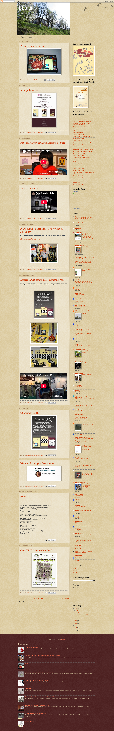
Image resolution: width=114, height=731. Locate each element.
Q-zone (76, 324)
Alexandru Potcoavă (80, 482)
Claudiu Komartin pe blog (79, 161)
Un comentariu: (40, 132)
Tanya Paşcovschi (77, 573)
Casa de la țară (78, 340)
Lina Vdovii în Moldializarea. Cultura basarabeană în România (81, 124)
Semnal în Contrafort (78, 164)
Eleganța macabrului (79, 495)
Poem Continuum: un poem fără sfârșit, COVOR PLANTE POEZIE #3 (83, 218)
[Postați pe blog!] (49, 80)
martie (77, 610)
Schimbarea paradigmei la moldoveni (83, 405)
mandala (77, 457)
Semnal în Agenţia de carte (79, 178)
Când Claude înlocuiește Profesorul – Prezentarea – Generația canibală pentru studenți (84, 282)
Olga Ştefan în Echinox (78, 155)
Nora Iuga (77, 516)
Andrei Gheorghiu (79, 533)
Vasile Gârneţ (78, 404)
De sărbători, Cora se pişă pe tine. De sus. (84, 534)
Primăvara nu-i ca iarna (32, 45)
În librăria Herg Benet (78, 180)
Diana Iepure (75, 191)
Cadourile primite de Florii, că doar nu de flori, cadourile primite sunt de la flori (87, 474)
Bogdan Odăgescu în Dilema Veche (81, 157)
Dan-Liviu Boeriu (79, 494)
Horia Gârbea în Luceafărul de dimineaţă (82, 151)
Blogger (63, 639)
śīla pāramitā (77, 391)
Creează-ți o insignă (77, 208)
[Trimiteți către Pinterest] (54, 80)
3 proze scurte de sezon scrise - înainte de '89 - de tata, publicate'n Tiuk (84, 399)
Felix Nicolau (78, 548)
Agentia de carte (79, 216)
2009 (76, 630)
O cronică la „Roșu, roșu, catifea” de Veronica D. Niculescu (83, 459)
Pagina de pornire (27, 37)
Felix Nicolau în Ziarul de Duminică (81, 159)
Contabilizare (28, 688)
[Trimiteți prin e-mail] (48, 80)
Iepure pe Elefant (77, 182)
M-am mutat (77, 501)
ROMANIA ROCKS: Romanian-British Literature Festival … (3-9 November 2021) (83, 333)
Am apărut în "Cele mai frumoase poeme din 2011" (37, 680)
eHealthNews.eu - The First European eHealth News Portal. (84, 258)
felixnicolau (78, 385)
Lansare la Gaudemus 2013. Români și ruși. (42, 279)
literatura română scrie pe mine (83, 510)
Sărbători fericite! (29, 188)
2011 (76, 625)
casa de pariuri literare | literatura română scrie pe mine (83, 552)
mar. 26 (79, 612)
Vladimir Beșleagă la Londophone (37, 463)
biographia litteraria (80, 445)
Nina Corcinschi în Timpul (79, 145)
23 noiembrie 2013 (29, 412)
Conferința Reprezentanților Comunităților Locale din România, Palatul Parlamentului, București (84, 417)
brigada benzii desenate (81, 470)
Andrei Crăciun (78, 499)
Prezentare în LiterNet (78, 175)
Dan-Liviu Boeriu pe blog (79, 153)
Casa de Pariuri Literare (78, 184)
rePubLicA (77, 268)
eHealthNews (76, 568)
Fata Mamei (78, 539)
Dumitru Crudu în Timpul (79, 166)
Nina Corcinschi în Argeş (79, 138)
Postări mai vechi (64, 598)
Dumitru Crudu (78, 555)
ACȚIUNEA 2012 (79, 414)
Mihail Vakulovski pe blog (79, 168)
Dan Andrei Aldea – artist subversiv (82, 345)
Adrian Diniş (78, 560)
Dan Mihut (77, 390)
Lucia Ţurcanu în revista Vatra (80, 119)
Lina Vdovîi (78, 505)
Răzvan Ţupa (78, 545)
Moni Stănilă (78, 409)
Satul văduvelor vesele (80, 506)
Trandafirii (84, 313)
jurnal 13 (77, 289)
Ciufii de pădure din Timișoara (86, 351)
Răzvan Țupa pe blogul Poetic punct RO (82, 126)
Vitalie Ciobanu (79, 293)
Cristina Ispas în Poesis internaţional (82, 142)
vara (76, 522)
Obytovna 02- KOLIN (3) (87, 424)
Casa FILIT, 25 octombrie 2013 (36, 550)
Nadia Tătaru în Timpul (78, 170)
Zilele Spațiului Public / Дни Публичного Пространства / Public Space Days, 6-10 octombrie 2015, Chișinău (84, 440)
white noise (78, 288)
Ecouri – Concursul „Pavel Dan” (82, 306)
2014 (76, 608)
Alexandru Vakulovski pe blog (80, 147)
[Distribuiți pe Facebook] (53, 80)
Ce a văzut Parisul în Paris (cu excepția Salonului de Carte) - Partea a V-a (86, 485)
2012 (76, 623)
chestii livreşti (78, 232)
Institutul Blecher (79, 361)
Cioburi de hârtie (79, 373)
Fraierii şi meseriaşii (80, 338)
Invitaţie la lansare (29, 90)
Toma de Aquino (78, 386)
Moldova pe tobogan (79, 294)
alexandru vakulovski (80, 349)
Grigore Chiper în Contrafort (79, 117)
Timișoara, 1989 (78, 410)
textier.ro (77, 344)
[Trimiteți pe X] (51, 80)
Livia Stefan (78, 558)
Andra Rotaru (78, 464)
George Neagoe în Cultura (79, 140)
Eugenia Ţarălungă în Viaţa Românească (83, 149)
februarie (78, 618)
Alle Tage (77, 325)
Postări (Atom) (29, 601)
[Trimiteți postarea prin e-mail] (45, 80)
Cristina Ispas (78, 521)
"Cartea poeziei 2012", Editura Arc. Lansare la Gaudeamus (39, 672)
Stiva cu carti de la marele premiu (82, 512)
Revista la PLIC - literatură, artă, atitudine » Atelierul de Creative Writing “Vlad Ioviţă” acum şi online (84, 436)
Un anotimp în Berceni (80, 222)
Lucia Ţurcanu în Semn (78, 132)
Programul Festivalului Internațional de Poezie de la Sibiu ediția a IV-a (87, 448)
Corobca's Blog (79, 298)
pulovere (24, 496)
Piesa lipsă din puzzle (87, 246)
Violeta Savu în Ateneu (78, 134)
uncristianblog (78, 529)
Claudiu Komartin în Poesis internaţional (82, 136)
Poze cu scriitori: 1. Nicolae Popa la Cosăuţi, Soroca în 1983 (39, 696)
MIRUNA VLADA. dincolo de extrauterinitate (82, 330)
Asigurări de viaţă (79, 245)
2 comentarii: (39, 80)
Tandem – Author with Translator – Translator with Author (82, 301)
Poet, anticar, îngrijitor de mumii (82, 224)
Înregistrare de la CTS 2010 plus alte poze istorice (37, 705)
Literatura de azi (78, 517)
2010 (76, 627)
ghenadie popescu (77, 570)
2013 (76, 621)
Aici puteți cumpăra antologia (30, 239)
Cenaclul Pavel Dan (80, 305)
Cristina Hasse (78, 228)
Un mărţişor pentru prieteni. (31, 647)
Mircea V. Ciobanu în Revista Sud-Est (82, 121)
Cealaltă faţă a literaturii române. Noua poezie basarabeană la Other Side (42, 655)
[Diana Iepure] (78, 207)
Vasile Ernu (78, 280)
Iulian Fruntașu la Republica (86, 270)
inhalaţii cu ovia (79, 422)
